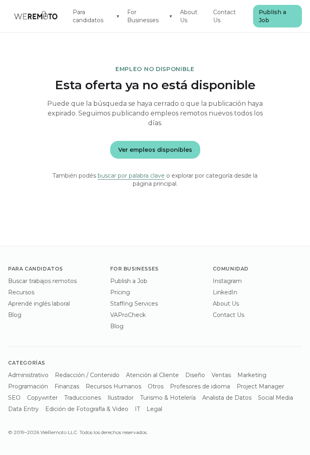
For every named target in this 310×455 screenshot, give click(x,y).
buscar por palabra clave (131, 175)
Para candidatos (96, 16)
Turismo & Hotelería (168, 397)
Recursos (21, 292)
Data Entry (23, 409)
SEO (14, 397)
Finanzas (66, 386)
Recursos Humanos (113, 386)
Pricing (120, 292)
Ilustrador (120, 397)
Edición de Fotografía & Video (86, 409)
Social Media (275, 397)
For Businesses (149, 16)
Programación (28, 386)
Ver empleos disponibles (155, 149)
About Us (188, 16)
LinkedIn (225, 292)
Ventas (221, 375)
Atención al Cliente (152, 375)
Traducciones (82, 397)
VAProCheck (128, 315)
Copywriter (42, 397)
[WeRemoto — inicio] (35, 16)
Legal (154, 409)
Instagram (227, 281)
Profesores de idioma (200, 386)
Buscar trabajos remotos (42, 281)
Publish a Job (272, 16)
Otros (155, 386)
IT (137, 409)
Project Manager (260, 386)
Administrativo (28, 375)
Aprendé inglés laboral (39, 303)
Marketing (251, 375)
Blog (14, 315)
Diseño (195, 375)
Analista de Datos (226, 397)
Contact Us (224, 16)
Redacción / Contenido (87, 375)
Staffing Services (134, 303)
